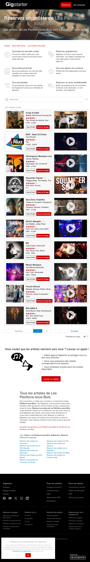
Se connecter (79, 4)
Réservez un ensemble (76, 524)
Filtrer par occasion (76, 497)
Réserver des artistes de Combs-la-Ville (56, 456)
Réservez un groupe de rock (12, 523)
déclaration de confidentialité (22, 551)
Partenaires (51, 501)
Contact (6, 494)
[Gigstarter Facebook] (4, 498)
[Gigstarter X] (16, 498)
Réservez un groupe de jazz (12, 520)
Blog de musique (9, 490)
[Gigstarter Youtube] (10, 498)
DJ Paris (27, 515)
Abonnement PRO (54, 497)
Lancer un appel (51, 378)
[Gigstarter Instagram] (21, 498)
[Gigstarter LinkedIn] (27, 498)
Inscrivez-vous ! (53, 490)
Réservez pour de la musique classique (75, 527)
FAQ (48, 494)
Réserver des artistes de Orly (57, 441)
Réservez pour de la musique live (76, 513)
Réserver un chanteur (75, 518)
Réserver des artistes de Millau (58, 453)
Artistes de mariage (53, 521)
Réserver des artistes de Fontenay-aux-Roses (29, 461)
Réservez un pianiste (75, 521)
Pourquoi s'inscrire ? (54, 487)
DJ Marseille (29, 518)
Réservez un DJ (30, 512)
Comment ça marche (77, 487)
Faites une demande (76, 490)
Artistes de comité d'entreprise (52, 525)
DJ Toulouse (29, 524)
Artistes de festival (52, 515)
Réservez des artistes (54, 512)
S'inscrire (66, 4)
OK (28, 555)
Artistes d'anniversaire (54, 518)
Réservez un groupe (10, 512)
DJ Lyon (27, 521)
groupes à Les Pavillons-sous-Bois (43, 427)
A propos (6, 487)
